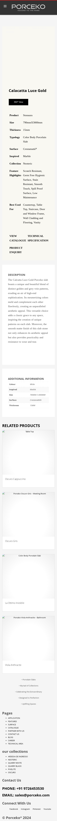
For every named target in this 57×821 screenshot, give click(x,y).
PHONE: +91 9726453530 (23, 788)
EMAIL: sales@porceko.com (26, 795)
